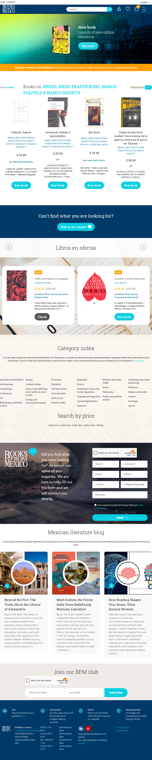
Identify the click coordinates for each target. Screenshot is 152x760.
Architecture (6, 393)
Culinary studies (33, 384)
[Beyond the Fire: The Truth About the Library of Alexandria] (24, 573)
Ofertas (99, 425)
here (23, 716)
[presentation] (9, 247)
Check (42, 317)
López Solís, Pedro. (96, 160)
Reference (133, 387)
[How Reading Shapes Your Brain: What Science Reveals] (128, 573)
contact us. (138, 361)
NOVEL (105, 144)
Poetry (48, 283)
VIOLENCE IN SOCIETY (62, 146)
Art (116, 283)
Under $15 (53, 425)
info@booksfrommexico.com (28, 730)
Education (56, 384)
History (80, 384)
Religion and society (137, 392)
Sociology (133, 401)
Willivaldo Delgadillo (23, 162)
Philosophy (108, 392)
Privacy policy (122, 727)
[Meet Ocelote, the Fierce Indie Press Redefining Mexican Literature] (76, 573)
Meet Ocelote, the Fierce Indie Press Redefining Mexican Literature (75, 604)
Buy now (88, 46)
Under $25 (65, 425)
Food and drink (58, 393)
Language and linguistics (88, 396)
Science (132, 396)
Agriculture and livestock (11, 380)
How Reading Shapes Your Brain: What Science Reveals (125, 604)
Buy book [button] (21, 185)
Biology (29, 380)
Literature (39, 283)
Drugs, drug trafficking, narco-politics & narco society (37, 392)
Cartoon (122, 283)
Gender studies (58, 402)
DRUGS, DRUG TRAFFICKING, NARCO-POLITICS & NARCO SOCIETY (20, 141)
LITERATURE (95, 144)
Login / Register (7, 2)
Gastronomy (57, 398)
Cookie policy (122, 730)
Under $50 (77, 425)
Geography (82, 380)
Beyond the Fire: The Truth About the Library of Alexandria (22, 604)
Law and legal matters (87, 401)
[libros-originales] (4, 710)
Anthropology (6, 384)
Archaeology (6, 389)
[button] (145, 2)
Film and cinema (59, 389)
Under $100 (89, 425)
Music (105, 387)
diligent (81, 743)
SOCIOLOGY (20, 144)
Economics (56, 380)
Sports (131, 406)
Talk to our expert (73, 227)
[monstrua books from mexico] (50, 42)
